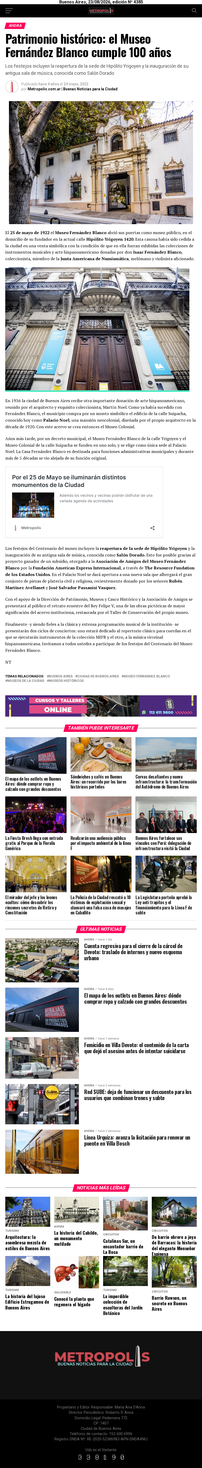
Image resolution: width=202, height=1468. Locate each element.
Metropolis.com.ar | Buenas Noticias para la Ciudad (73, 89)
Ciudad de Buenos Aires (98, 676)
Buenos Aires (61, 676)
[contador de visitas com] (101, 1460)
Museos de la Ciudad (25, 681)
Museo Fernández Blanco (147, 676)
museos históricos (66, 681)
